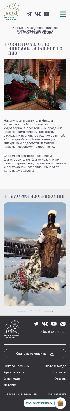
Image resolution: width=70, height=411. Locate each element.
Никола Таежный (16, 366)
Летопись (11, 385)
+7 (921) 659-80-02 (52, 331)
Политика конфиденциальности (20, 394)
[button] (21, 311)
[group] (35, 254)
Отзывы (60, 378)
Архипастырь (14, 372)
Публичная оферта (56, 394)
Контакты (59, 372)
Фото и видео (55, 366)
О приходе (12, 378)
